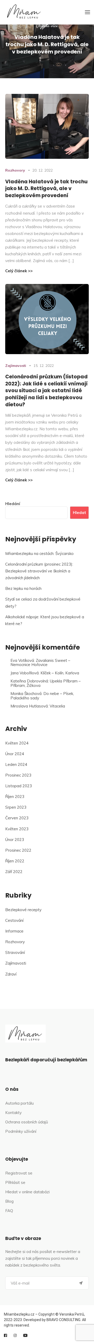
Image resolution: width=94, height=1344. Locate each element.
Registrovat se (18, 1173)
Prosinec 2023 (18, 775)
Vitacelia (57, 706)
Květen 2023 (16, 828)
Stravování (15, 952)
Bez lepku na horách (23, 588)
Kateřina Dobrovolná (29, 681)
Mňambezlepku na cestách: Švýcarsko (39, 553)
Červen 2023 (16, 817)
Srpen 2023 (15, 807)
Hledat (79, 512)
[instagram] (15, 1335)
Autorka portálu (19, 1103)
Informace (14, 931)
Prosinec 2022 (18, 850)
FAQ (9, 1210)
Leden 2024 (16, 764)
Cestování (14, 920)
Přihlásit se (15, 1182)
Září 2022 (13, 871)
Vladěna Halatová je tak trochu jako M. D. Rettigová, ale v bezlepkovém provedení (46, 188)
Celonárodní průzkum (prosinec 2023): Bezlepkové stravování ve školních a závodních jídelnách (39, 571)
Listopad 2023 (18, 785)
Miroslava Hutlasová (29, 706)
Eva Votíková (22, 660)
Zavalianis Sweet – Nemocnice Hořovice (40, 662)
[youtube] (25, 1335)
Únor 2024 (14, 753)
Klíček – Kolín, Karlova (59, 672)
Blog (9, 1201)
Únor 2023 (14, 839)
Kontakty (13, 1112)
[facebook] (5, 1335)
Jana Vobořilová (24, 672)
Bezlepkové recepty (23, 909)
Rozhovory (15, 170)
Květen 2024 (16, 743)
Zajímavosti (15, 365)
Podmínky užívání (20, 1131)
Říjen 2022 (14, 860)
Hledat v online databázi (27, 1191)
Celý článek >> (19, 270)
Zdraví (10, 974)
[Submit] (81, 1282)
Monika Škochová (26, 693)
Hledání (12, 503)
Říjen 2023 (14, 796)
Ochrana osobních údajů (26, 1121)
